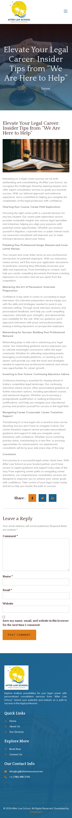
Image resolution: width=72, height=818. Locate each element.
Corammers (36, 811)
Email (7, 590)
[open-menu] (65, 12)
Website (8, 603)
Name (8, 576)
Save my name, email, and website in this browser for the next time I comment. (36, 623)
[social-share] (32, 498)
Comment (10, 536)
